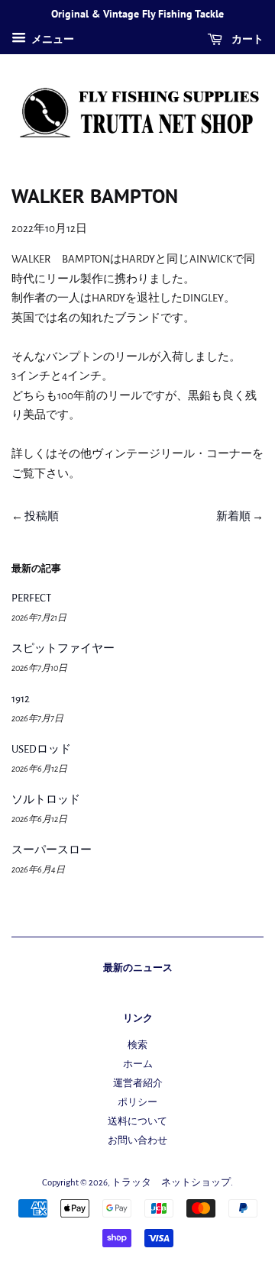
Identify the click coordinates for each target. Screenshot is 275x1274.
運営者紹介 (138, 1084)
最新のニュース (138, 967)
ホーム (138, 1064)
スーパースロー (51, 850)
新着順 (233, 516)
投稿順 (41, 516)
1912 (20, 699)
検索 (137, 1045)
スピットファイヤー (63, 648)
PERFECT (31, 598)
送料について (137, 1122)
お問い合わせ (137, 1141)
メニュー (52, 39)
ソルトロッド (45, 799)
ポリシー (137, 1103)
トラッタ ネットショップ (171, 1183)
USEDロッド (41, 749)
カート (246, 39)
